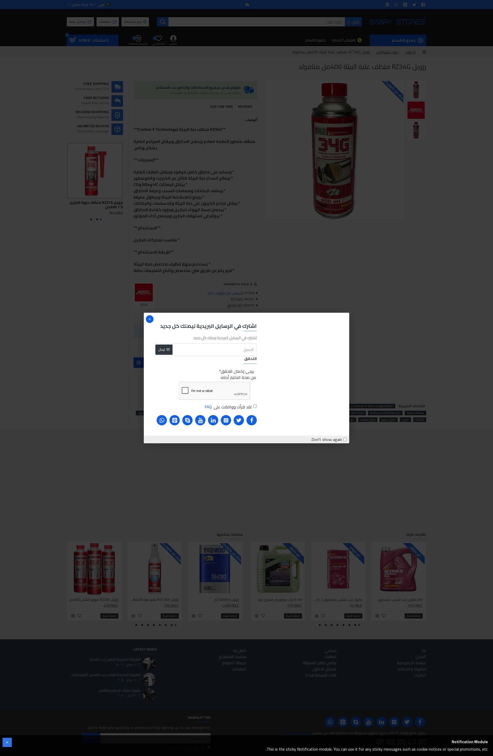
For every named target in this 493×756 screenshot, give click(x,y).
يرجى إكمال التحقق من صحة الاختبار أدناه (238, 374)
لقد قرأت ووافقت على (228, 407)
